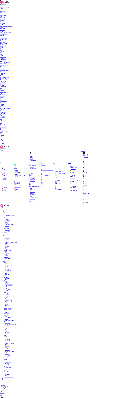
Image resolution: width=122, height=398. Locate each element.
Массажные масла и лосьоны (8, 341)
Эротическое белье (6, 360)
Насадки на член (7, 278)
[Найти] (0, 4)
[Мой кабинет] (0, 208)
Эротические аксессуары (8, 362)
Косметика (5, 335)
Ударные (6, 327)
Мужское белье (7, 376)
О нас (0, 392)
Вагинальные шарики (7, 238)
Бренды (1, 391)
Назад (4, 210)
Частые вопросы (2, 393)
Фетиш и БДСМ (6, 315)
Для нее (5, 236)
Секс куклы (6, 304)
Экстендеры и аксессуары (8, 229)
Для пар (5, 262)
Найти (1, 397)
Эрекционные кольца (7, 233)
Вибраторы (6, 241)
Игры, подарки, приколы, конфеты (9, 272)
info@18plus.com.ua (3, 385)
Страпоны (6, 293)
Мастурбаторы (7, 222)
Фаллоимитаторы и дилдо (8, 258)
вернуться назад (2, 390)
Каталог (4, 211)
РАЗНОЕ (6, 322)
